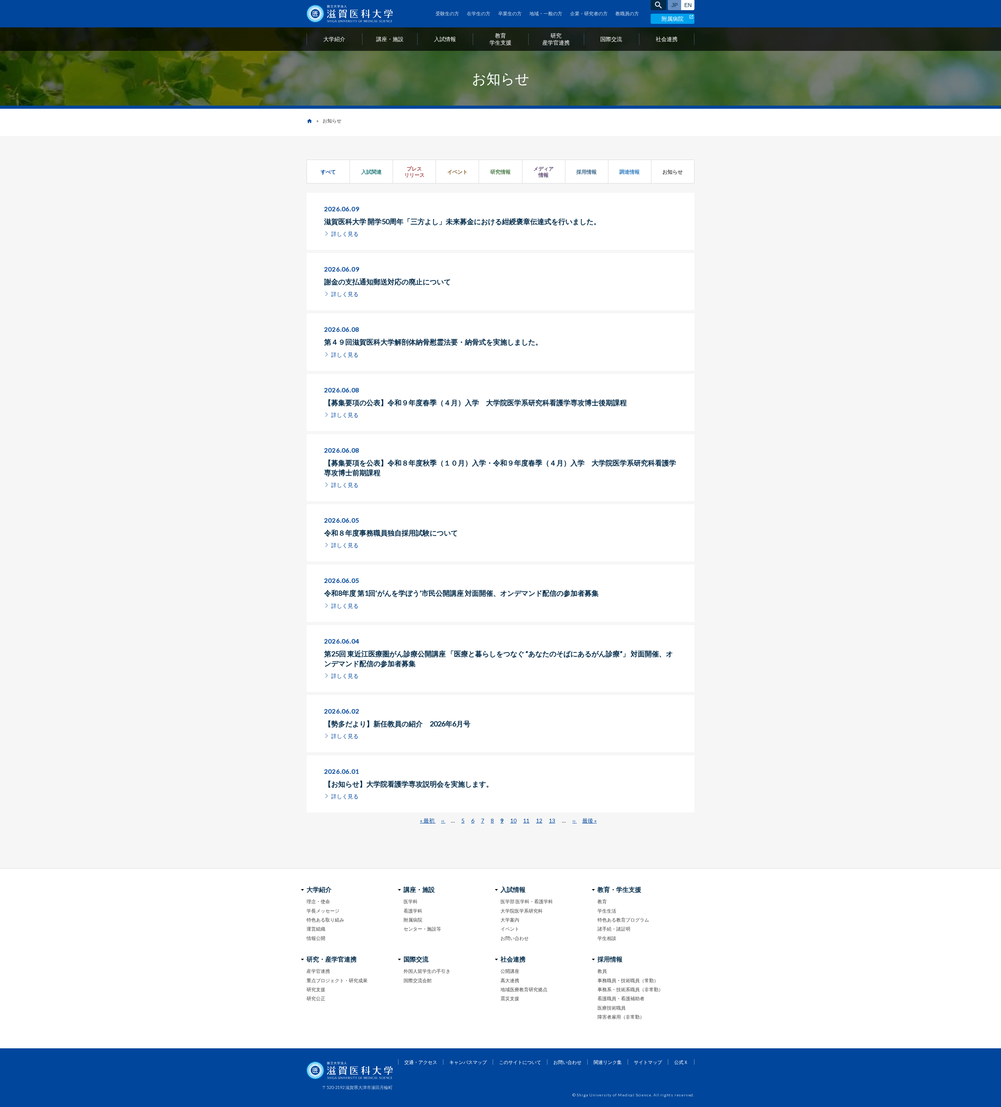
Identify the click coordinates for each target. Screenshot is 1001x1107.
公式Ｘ (681, 1062)
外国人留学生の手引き (427, 971)
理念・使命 (318, 901)
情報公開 (316, 938)
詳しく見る (345, 233)
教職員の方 (627, 13)
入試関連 (371, 172)
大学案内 (509, 920)
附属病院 (672, 18)
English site (687, 5)
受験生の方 (447, 13)
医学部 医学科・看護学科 (526, 901)
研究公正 (316, 998)
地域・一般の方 (545, 13)
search (658, 5)
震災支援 (509, 998)
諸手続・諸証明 (613, 929)
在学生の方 (478, 13)
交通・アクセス (420, 1062)
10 (513, 820)
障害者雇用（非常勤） (620, 1017)
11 (526, 820)
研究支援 (316, 989)
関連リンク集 (608, 1062)
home (309, 121)
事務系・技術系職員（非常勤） (630, 989)
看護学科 (413, 911)
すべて (328, 172)
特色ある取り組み (325, 920)
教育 (602, 901)
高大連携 (509, 980)
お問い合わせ (514, 938)
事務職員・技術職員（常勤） (627, 980)
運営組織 (316, 929)
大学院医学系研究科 (521, 911)
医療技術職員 (611, 1008)
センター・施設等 (422, 929)
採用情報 (586, 172)
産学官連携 (318, 971)
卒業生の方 (510, 13)
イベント (457, 172)
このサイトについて (520, 1062)
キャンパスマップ (468, 1062)
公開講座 (509, 971)
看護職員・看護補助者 (620, 998)
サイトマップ (648, 1062)
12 (539, 820)
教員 (602, 971)
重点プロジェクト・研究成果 (337, 980)
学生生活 (606, 911)
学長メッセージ (323, 911)
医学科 (411, 901)
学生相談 (606, 938)
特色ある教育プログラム (623, 920)
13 (552, 820)
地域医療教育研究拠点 (523, 989)
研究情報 (500, 172)
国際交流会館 (418, 980)
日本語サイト (674, 5)
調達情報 (629, 172)
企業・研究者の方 (589, 13)
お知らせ (672, 172)
